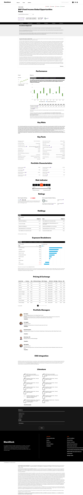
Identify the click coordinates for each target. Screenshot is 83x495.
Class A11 (20, 289)
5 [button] (43, 305)
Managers (46, 23)
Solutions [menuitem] (29, 2)
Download (63, 6)
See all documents (27, 404)
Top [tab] (19, 215)
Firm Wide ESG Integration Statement (32, 363)
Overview (21, 23)
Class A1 (20, 283)
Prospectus (58, 6)
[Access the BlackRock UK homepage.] (9, 442)
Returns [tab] (32, 75)
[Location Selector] (75, 2)
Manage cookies (70, 455)
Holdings (53, 23)
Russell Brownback (27, 329)
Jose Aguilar (26, 322)
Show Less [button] (61, 66)
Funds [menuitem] (24, 2)
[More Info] (42, 18)
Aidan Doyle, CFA (27, 337)
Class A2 (20, 298)
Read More (26, 326)
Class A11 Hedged (21, 291)
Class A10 (20, 287)
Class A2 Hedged (21, 300)
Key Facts (38, 23)
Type (19, 245)
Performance (30, 23)
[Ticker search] (73, 2)
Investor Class (20, 281)
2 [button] (39, 305)
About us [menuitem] (18, 2)
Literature (61, 23)
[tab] (23, 80)
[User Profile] (77, 2)
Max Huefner (26, 344)
